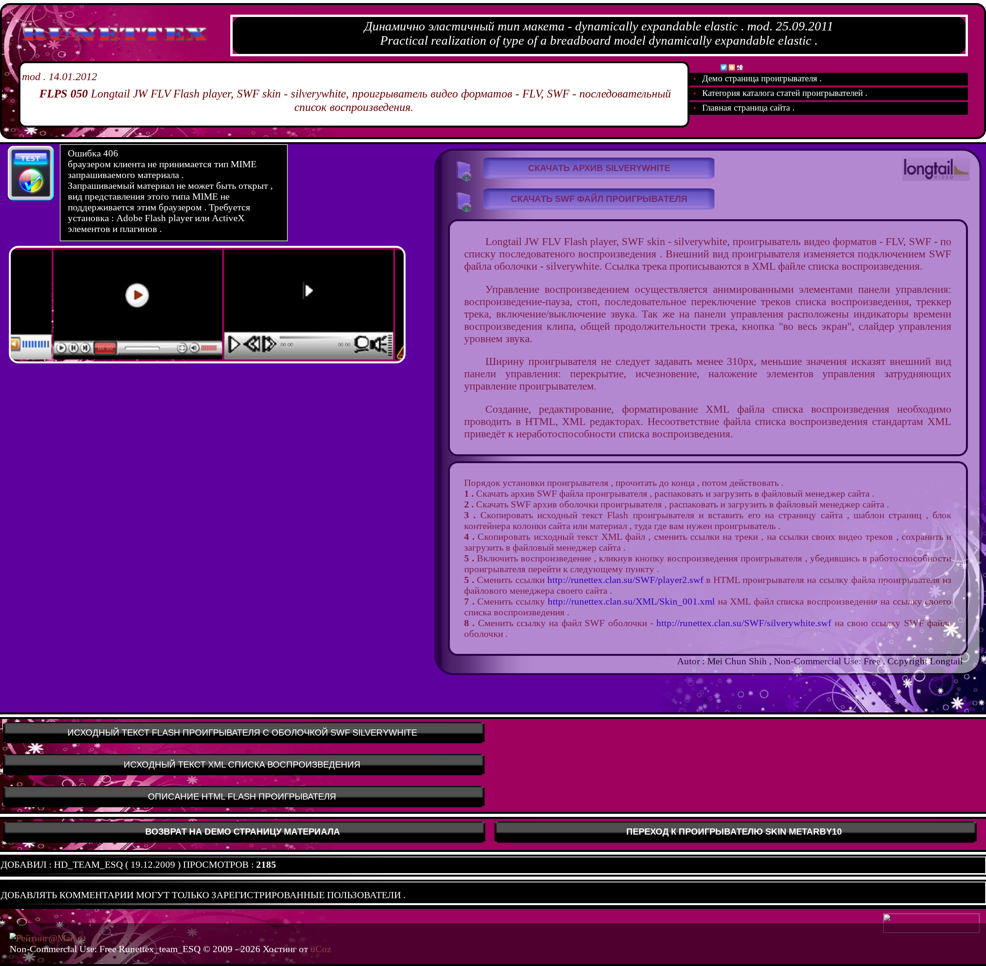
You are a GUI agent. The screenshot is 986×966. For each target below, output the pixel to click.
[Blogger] (732, 67)
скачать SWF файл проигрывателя (599, 199)
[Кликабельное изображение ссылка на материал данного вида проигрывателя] (108, 358)
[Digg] (740, 67)
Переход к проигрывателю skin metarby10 (734, 832)
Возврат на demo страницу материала (242, 832)
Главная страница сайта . (747, 108)
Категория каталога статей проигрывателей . (783, 93)
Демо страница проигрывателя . (761, 78)
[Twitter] (724, 67)
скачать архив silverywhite (599, 168)
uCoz (320, 949)
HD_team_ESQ (88, 864)
